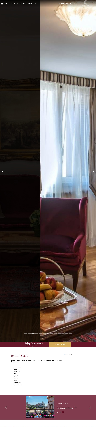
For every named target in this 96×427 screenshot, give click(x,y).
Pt (29, 3)
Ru (32, 3)
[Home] (85, 3)
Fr (20, 3)
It (23, 3)
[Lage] (70, 3)
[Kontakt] (74, 3)
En (11, 3)
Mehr (60, 412)
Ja (26, 3)
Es (17, 3)
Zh (35, 3)
